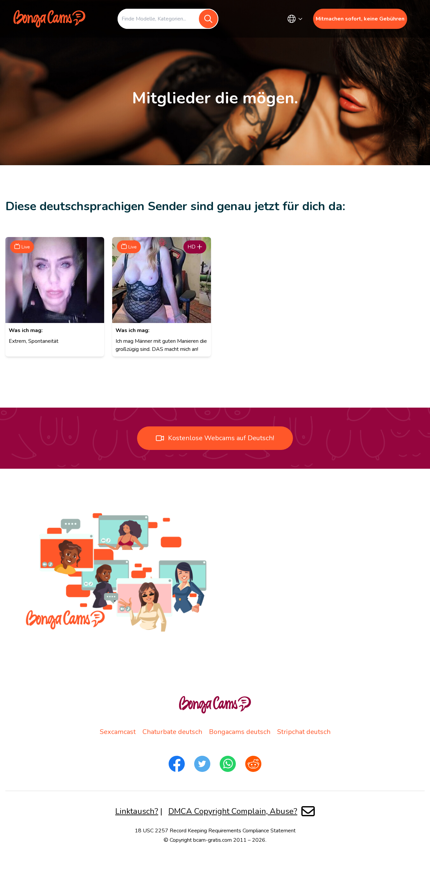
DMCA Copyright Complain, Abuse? (232, 811)
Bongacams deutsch (239, 731)
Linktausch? (136, 811)
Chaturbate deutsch (172, 731)
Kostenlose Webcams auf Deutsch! (221, 438)
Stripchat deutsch (304, 731)
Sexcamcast (118, 731)
